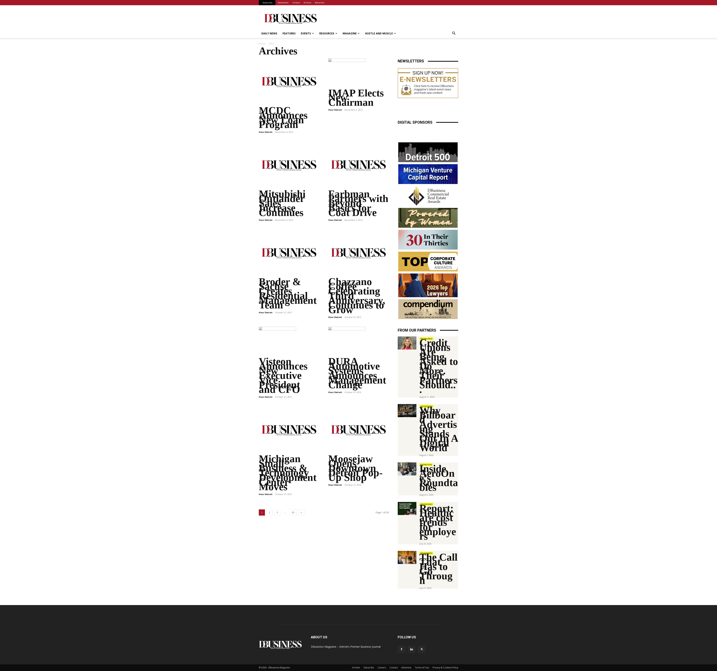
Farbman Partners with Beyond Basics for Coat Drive (358, 203)
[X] (421, 649)
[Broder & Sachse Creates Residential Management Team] (289, 253)
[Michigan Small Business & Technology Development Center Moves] (289, 430)
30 (293, 512)
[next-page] (301, 512)
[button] (453, 33)
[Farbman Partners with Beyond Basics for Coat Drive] (358, 165)
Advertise (319, 2)
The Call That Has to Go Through (438, 568)
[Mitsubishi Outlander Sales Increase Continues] (289, 165)
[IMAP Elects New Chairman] (358, 73)
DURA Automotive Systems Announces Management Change (357, 373)
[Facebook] (401, 649)
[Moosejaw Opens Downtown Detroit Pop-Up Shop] (358, 430)
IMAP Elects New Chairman (356, 97)
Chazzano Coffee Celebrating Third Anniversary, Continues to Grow (356, 295)
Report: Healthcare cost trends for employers (437, 522)
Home (262, 43)
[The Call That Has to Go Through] (407, 557)
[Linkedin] (411, 649)
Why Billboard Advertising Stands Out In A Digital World (438, 429)
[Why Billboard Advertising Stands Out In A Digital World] (407, 410)
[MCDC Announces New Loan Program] (289, 82)
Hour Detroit (265, 132)
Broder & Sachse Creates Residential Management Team (288, 293)
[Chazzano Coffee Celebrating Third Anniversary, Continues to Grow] (358, 253)
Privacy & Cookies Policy (445, 667)
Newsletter (283, 2)
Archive (307, 2)
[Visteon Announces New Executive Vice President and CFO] (289, 342)
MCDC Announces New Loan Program (283, 117)
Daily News (269, 33)
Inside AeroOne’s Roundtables (438, 478)
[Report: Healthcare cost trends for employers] (407, 508)
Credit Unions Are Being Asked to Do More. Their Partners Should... (438, 366)
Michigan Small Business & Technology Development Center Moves (287, 472)
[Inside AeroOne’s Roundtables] (407, 468)
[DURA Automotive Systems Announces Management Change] (358, 342)
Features (289, 33)
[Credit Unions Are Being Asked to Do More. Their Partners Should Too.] (407, 343)
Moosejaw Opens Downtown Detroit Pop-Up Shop (355, 468)
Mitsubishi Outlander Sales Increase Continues (282, 203)
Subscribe (267, 2)
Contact (296, 2)
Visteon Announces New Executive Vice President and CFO (283, 375)
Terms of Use (422, 667)
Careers (382, 667)
